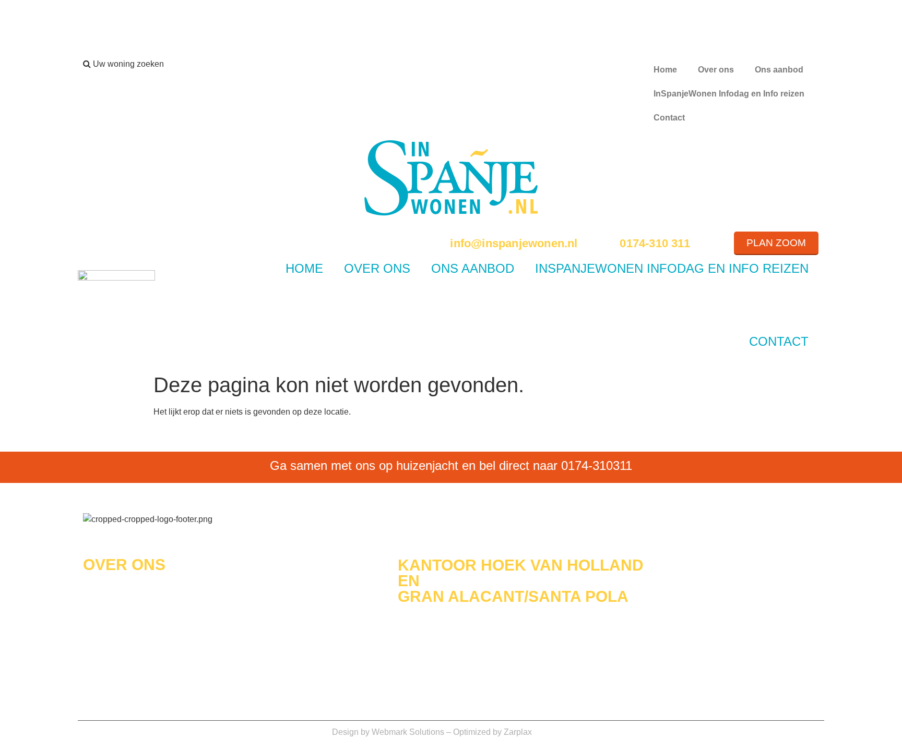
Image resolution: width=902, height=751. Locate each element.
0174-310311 (596, 465)
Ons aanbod (779, 69)
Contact (669, 117)
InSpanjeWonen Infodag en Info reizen (729, 93)
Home (665, 69)
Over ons (716, 69)
